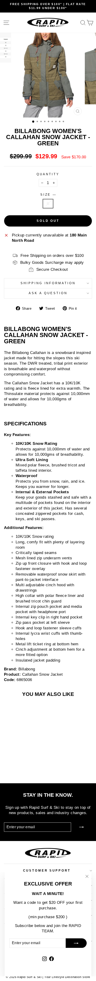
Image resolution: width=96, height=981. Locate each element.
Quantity (48, 174)
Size (48, 194)
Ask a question (48, 293)
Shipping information (48, 283)
